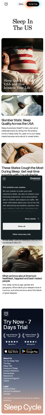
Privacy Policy (9, 389)
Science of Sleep (10, 368)
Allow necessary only (22, 234)
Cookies (6, 394)
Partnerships (8, 373)
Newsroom (8, 376)
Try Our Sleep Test (11, 361)
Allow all (21, 226)
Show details (30, 219)
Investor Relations (11, 371)
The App (7, 363)
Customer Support (11, 378)
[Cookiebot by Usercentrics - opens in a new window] (30, 178)
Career (6, 381)
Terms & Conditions (11, 391)
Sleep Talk (7, 366)
